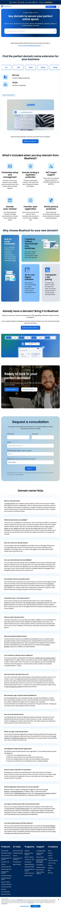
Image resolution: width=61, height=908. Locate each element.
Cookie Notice (4, 903)
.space (6, 528)
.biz (29, 528)
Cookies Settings (24, 906)
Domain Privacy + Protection (35, 603)
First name (10, 434)
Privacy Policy (31, 902)
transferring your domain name (44, 658)
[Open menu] (59, 7)
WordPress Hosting (17, 791)
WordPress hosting (18, 738)
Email (9, 442)
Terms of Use (19, 899)
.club (50, 526)
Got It (35, 906)
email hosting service (22, 809)
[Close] (58, 899)
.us (9, 528)
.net (23, 528)
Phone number (19, 451)
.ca (12, 528)
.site (39, 528)
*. (19, 474)
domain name (9, 503)
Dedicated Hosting (20, 793)
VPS (11, 793)
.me (26, 528)
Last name (35, 434)
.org (20, 528)
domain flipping (50, 826)
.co (53, 526)
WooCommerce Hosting (42, 793)
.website (16, 528)
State (21, 459)
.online (35, 528)
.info (31, 528)
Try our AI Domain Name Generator (29, 46)
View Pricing (51, 7)
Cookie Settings (40, 867)
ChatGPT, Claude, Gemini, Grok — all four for (32, 2)
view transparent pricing (13, 687)
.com (46, 526)
